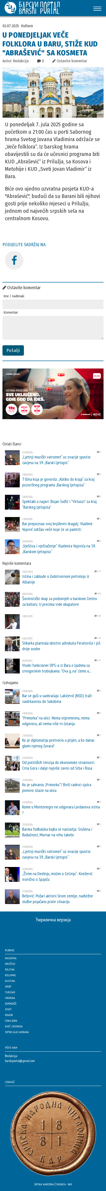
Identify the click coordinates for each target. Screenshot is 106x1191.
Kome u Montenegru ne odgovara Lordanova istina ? (61, 809)
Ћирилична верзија (53, 919)
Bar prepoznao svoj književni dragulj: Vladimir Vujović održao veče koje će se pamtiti (57, 526)
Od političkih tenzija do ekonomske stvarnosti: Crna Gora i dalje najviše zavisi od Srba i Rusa (58, 765)
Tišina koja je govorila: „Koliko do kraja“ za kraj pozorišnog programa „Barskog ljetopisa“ (58, 482)
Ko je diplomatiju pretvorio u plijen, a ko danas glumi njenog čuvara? (58, 743)
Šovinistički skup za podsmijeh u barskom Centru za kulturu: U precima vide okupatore (59, 601)
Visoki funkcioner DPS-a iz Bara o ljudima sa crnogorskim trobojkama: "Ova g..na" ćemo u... (56, 668)
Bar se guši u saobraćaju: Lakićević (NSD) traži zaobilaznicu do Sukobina (57, 698)
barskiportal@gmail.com (20, 1061)
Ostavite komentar (71, 61)
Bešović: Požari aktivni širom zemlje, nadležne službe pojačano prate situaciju (57, 898)
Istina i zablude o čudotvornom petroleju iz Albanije (55, 579)
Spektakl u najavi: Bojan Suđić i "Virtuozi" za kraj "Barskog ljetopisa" (59, 504)
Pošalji (13, 350)
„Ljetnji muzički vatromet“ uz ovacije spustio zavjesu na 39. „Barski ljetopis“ (56, 459)
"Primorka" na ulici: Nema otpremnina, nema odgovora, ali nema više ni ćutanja (55, 720)
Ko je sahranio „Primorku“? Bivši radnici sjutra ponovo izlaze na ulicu (56, 787)
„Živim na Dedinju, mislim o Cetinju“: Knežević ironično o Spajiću (57, 876)
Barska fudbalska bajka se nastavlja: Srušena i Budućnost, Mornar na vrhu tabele (57, 832)
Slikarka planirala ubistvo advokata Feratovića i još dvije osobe (61, 645)
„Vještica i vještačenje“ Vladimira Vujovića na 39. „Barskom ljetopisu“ (59, 548)
